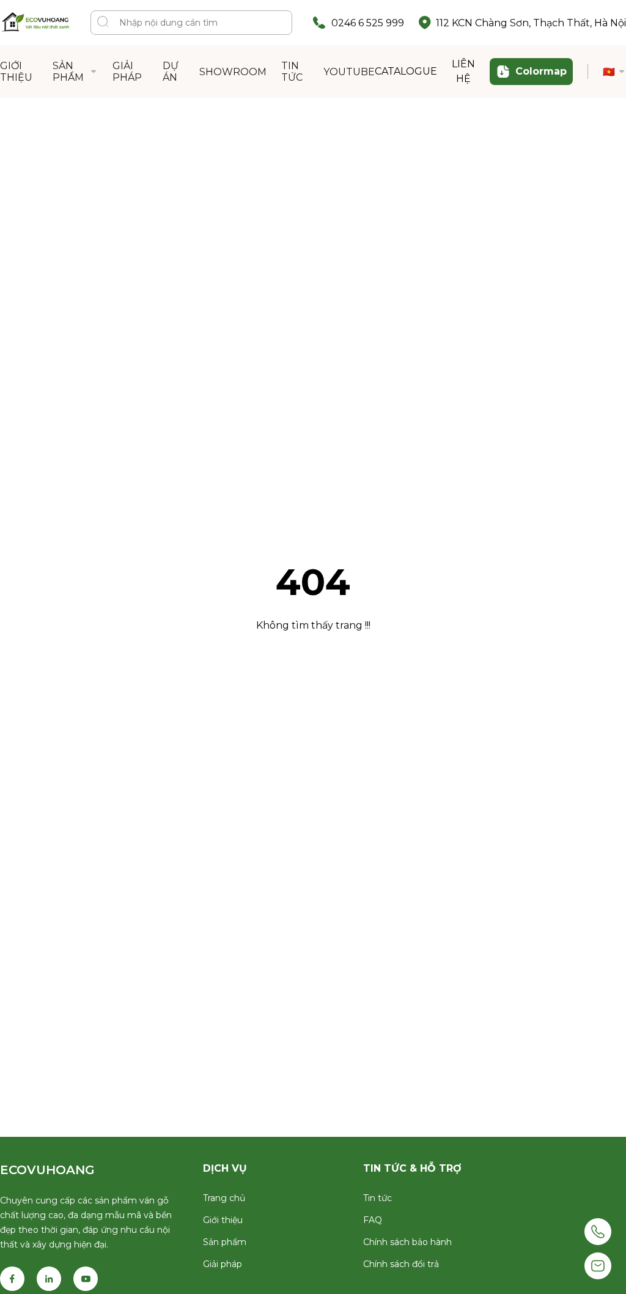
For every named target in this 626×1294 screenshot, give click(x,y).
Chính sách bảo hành (407, 1242)
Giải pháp (222, 1264)
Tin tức (377, 1197)
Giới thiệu (223, 1220)
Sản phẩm (224, 1242)
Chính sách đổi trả (401, 1264)
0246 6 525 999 (367, 23)
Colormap (541, 71)
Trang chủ (224, 1197)
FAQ (372, 1220)
